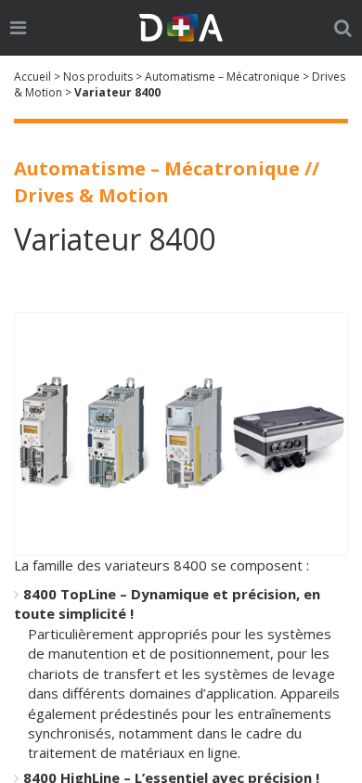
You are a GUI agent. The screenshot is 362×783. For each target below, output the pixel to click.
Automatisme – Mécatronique (222, 76)
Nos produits (98, 76)
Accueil (32, 76)
